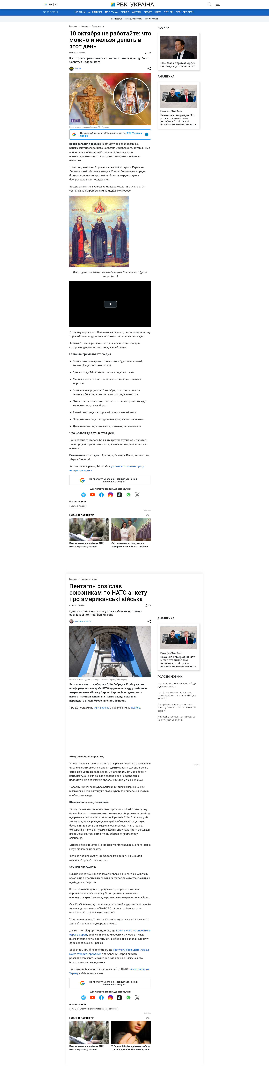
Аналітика (95, 12)
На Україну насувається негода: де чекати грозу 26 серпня (176, 718)
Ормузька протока (133, 19)
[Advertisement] (110, 732)
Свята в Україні (78, 506)
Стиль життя (98, 26)
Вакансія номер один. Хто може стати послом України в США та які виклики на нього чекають (178, 120)
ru (56, 4)
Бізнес (124, 12)
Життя (136, 12)
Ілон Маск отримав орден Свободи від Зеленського (178, 65)
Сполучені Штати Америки (92, 1009)
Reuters (135, 707)
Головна (73, 26)
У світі (95, 579)
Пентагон (112, 1009)
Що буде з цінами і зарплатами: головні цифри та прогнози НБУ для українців (177, 695)
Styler (168, 12)
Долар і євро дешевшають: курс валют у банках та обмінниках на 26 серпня (177, 707)
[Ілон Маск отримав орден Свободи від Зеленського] (178, 47)
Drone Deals (116, 19)
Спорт (147, 12)
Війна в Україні (151, 19)
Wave (158, 12)
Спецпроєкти (185, 12)
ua (45, 4)
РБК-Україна (101, 707)
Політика (111, 12)
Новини (80, 12)
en (50, 4)
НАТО (73, 1009)
